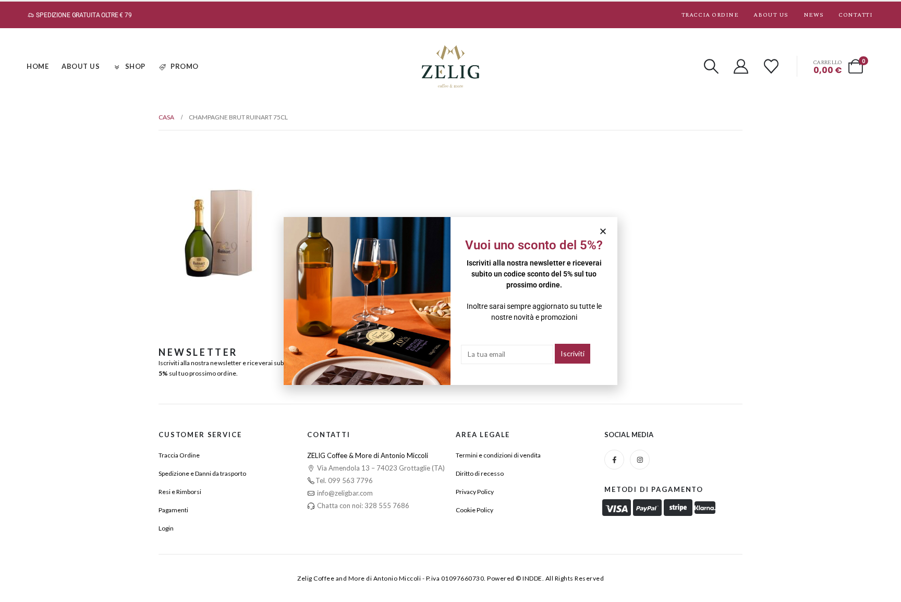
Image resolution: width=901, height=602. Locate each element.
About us (770, 14)
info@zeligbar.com (344, 493)
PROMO (185, 66)
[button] (711, 66)
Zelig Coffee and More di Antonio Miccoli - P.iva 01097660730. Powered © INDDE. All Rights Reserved (450, 578)
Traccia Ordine (710, 14)
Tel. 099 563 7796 (344, 480)
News (813, 14)
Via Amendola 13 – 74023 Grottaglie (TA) (380, 468)
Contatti (855, 14)
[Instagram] (640, 459)
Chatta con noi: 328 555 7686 (362, 505)
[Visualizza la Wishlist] (771, 66)
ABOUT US (81, 66)
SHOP (135, 66)
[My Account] (741, 66)
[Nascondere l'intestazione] (450, 66)
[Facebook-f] (614, 459)
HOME (37, 66)
